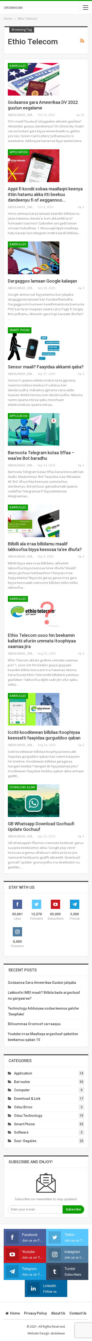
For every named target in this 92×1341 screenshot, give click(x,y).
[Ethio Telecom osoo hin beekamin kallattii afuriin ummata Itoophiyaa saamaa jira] (33, 612)
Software (21, 1132)
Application (18, 152)
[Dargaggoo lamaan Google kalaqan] (33, 257)
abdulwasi (58, 1333)
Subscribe (73, 1209)
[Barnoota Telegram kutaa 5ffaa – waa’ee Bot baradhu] (33, 429)
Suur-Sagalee (25, 1141)
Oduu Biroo (23, 1107)
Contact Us (78, 1313)
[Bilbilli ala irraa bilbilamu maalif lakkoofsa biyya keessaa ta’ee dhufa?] (33, 521)
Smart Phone (20, 330)
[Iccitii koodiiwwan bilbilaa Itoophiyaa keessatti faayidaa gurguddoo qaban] (33, 709)
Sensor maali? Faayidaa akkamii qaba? (46, 366)
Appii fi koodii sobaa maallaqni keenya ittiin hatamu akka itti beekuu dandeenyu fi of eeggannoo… (45, 194)
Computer (22, 1090)
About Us (58, 1313)
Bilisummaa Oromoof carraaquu (34, 1024)
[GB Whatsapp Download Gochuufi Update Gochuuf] (33, 800)
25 (82, 115)
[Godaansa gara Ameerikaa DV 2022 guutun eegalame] (33, 79)
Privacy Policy (35, 1313)
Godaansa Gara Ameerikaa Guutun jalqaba (42, 983)
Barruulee (18, 66)
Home (15, 1313)
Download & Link (22, 787)
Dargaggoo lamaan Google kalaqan (42, 281)
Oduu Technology (28, 1116)
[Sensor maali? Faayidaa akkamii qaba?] (33, 343)
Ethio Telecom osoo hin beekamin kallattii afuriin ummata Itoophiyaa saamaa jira (42, 641)
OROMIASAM (13, 7)
